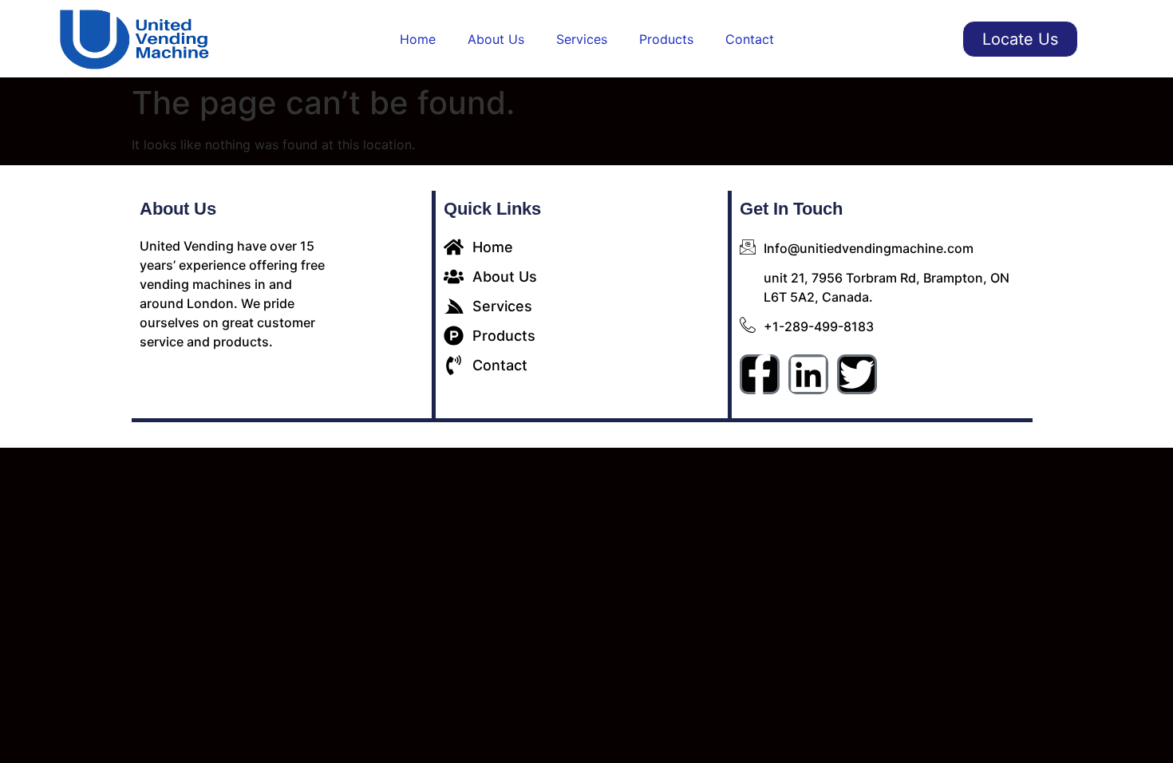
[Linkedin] (808, 374)
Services (581, 39)
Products (666, 39)
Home (418, 39)
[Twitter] (857, 374)
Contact (749, 39)
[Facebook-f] (760, 374)
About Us (496, 39)
